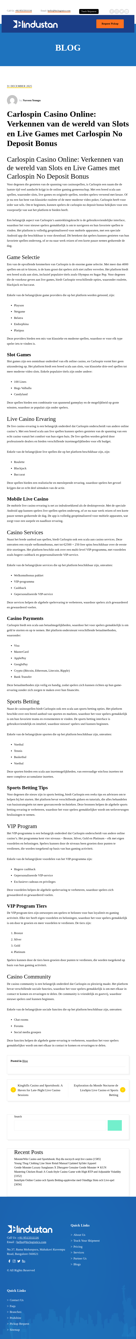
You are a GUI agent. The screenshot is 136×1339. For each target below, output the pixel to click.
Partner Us (80, 1258)
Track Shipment (89, 11)
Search (18, 1116)
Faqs (13, 1306)
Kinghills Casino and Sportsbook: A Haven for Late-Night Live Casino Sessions (40, 1090)
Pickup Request (19, 1323)
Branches (15, 1312)
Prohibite (15, 1318)
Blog (25, 1060)
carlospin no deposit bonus (87, 205)
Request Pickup (110, 23)
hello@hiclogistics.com (59, 11)
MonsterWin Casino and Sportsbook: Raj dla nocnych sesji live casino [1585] (57, 1159)
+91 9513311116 (23, 11)
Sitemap (15, 1329)
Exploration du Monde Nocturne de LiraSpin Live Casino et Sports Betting (96, 1090)
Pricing (78, 1246)
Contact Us (17, 1300)
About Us (79, 1235)
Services (78, 1252)
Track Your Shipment (86, 1240)
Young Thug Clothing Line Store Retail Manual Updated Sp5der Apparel (55, 1163)
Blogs (77, 1264)
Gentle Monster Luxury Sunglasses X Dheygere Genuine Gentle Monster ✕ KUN (60, 1167)
